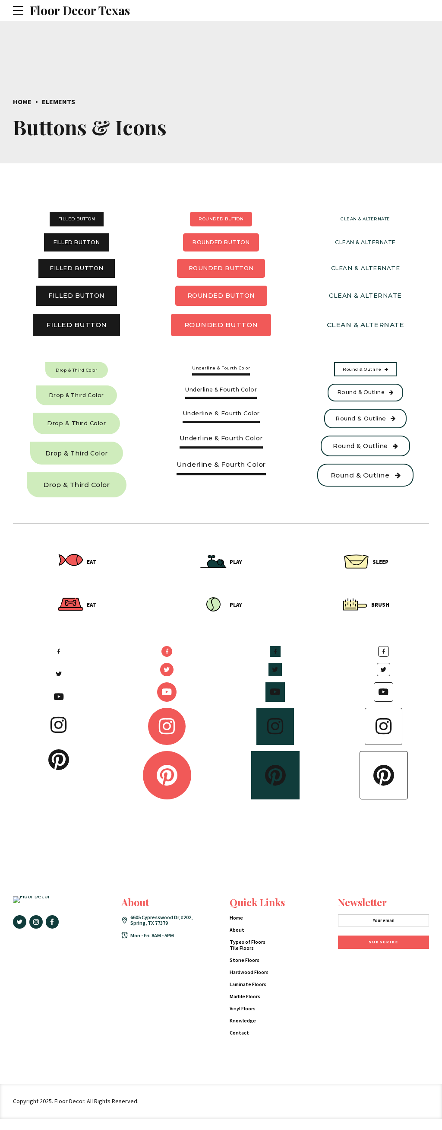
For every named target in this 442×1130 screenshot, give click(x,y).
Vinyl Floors (243, 1008)
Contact (239, 1032)
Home (22, 101)
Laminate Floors (248, 984)
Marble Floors (245, 996)
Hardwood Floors (249, 972)
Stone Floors (244, 960)
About (237, 929)
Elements (58, 101)
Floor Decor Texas (80, 10)
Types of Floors (247, 942)
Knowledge (243, 1020)
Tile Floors (242, 948)
